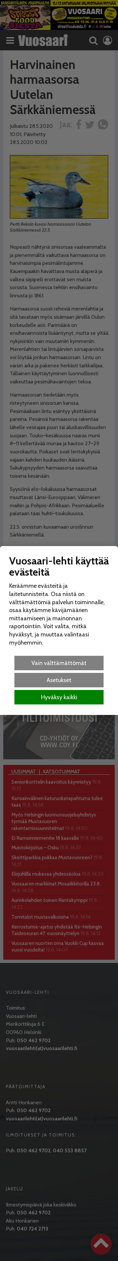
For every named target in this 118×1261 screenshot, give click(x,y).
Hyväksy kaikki (59, 697)
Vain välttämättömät (59, 662)
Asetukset (59, 679)
